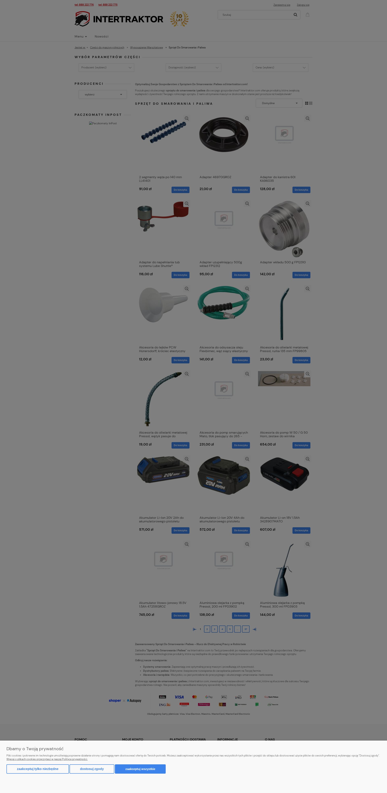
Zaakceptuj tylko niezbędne (37, 769)
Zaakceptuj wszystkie (140, 769)
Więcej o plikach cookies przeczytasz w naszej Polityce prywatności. (47, 759)
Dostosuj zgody (92, 769)
